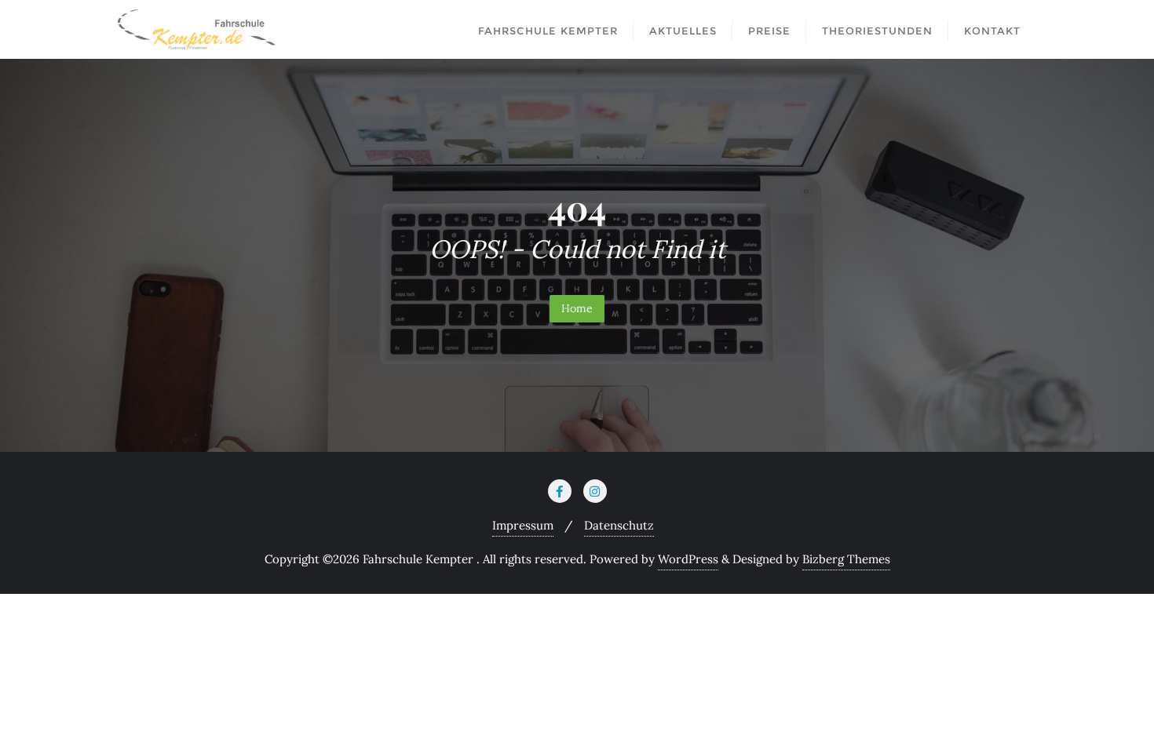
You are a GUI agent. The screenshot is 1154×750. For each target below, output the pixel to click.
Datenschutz (619, 525)
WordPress (688, 559)
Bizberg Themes (846, 559)
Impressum (522, 525)
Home (577, 308)
